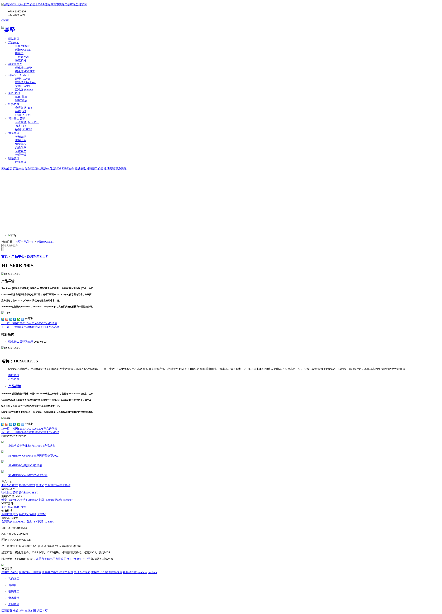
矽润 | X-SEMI (45, 521)
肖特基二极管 (16, 118)
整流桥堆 (64, 485)
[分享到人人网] (14, 319)
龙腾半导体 (115, 572)
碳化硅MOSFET (28, 492)
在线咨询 (13, 375)
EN (7, 20)
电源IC (40, 485)
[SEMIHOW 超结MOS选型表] (2, 462)
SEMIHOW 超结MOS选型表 (25, 465)
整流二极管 (66, 572)
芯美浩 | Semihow (27, 499)
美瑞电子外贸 (9, 572)
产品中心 (13, 42)
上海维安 (35, 572)
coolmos (152, 572)
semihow (142, 572)
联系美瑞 (13, 158)
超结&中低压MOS (19, 75)
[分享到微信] (18, 319)
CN (3, 20)
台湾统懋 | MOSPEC (13, 521)
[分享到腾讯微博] (10, 319)
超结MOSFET (45, 241)
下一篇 (30, 326)
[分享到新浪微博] (6, 319)
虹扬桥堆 (13, 104)
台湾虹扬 (24, 572)
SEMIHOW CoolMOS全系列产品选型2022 (33, 455)
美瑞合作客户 (82, 572)
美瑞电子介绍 (99, 572)
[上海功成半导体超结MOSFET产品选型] (2, 442)
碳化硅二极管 (9, 492)
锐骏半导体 (130, 572)
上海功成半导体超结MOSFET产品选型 (31, 445)
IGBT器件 (14, 93)
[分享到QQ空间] (2, 319)
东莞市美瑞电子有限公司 (51, 558)
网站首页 (13, 38)
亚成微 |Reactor (63, 499)
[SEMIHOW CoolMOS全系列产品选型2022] (2, 452)
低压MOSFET (9, 485)
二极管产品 (52, 485)
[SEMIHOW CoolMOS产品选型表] (2, 472)
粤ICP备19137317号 (79, 558)
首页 (18, 241)
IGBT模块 (20, 507)
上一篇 (29, 323)
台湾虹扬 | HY (9, 514)
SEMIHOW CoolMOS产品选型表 (27, 475)
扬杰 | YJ (24, 514)
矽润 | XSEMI (38, 514)
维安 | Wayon (9, 499)
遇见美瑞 (13, 133)
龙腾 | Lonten (46, 499)
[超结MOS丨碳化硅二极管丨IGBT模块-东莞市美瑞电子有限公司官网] (44, 4)
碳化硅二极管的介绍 (20, 341)
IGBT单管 (7, 507)
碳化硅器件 (15, 64)
